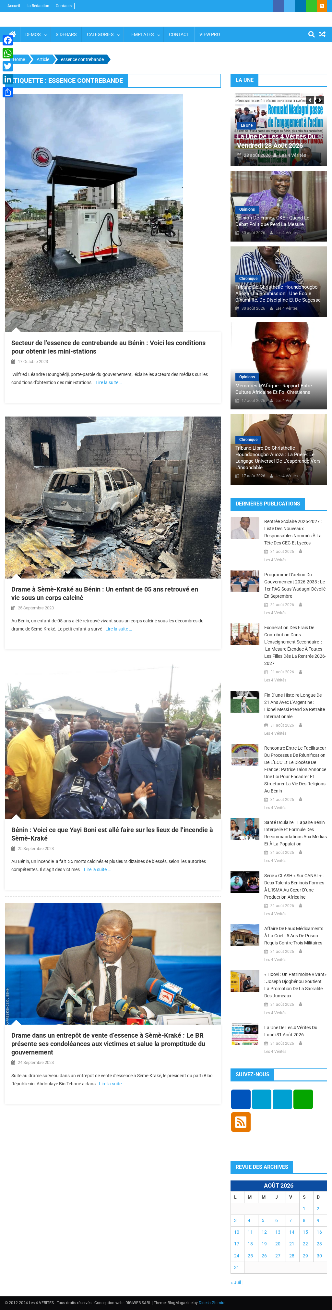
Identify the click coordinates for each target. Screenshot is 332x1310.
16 (319, 1232)
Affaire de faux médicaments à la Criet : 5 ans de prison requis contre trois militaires (293, 935)
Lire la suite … (109, 382)
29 (305, 1255)
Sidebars (66, 34)
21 (291, 1243)
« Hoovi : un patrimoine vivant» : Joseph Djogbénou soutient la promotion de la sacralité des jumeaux (295, 985)
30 (319, 1255)
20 (277, 1243)
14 (291, 1232)
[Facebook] (7, 40)
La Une (247, 125)
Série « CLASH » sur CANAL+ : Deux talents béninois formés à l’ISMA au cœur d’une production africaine (294, 886)
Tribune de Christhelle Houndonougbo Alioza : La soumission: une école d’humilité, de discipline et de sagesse (278, 293)
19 (264, 1243)
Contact (179, 34)
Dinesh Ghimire (212, 1303)
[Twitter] (7, 66)
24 (236, 1255)
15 (305, 1232)
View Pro (209, 34)
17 (236, 1243)
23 (319, 1243)
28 (291, 1255)
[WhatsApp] (7, 53)
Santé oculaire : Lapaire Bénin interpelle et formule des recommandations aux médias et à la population (295, 833)
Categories (100, 34)
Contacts (64, 6)
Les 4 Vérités (292, 155)
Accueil (13, 6)
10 (236, 1232)
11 (250, 1232)
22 (305, 1243)
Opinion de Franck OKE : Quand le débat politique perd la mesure (272, 221)
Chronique (248, 278)
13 (277, 1232)
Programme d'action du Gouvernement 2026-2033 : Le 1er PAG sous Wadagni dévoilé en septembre (295, 585)
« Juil (236, 1282)
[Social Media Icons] (241, 1099)
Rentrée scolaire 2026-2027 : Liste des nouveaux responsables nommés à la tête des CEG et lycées (293, 532)
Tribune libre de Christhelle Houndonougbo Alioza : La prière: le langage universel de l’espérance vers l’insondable (278, 457)
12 (264, 1232)
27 (277, 1255)
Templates (141, 34)
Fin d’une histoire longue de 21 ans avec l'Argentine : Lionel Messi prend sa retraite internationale (294, 705)
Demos (33, 34)
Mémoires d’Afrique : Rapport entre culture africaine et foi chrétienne (273, 389)
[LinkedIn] (7, 79)
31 (236, 1267)
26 (264, 1255)
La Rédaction (38, 6)
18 (250, 1243)
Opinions (247, 209)
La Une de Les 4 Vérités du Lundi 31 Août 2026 (290, 1031)
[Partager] (7, 92)
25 (250, 1255)
